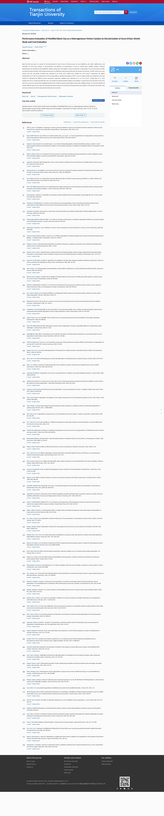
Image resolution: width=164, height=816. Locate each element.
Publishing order (67, 122)
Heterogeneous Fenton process (47, 96)
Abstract (114, 92)
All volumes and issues (71, 761)
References (115, 104)
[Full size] (161, 414)
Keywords (115, 96)
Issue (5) (53, 30)
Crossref (29, 131)
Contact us (29, 767)
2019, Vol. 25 (45, 30)
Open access (105, 1)
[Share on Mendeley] (140, 63)
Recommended (133, 88)
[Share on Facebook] (127, 63)
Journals (55, 1)
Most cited (67, 773)
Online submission (107, 761)
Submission (74, 1)
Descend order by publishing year (81, 122)
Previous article (48, 115)
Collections (67, 764)
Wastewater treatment (66, 96)
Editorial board (31, 764)
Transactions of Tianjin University (31, 30)
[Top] (161, 410)
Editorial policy (94, 1)
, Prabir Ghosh (38, 47)
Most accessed (68, 770)
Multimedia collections (71, 767)
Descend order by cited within (98, 122)
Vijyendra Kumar (27, 47)
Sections (117, 88)
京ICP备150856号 (52, 784)
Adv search (133, 12)
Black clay (25, 96)
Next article (80, 115)
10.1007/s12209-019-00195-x (74, 30)
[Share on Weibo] (133, 63)
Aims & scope (30, 761)
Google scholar (36, 131)
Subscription (64, 1)
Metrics (83, 1)
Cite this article (116, 100)
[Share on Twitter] (130, 63)
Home (48, 1)
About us (114, 1)
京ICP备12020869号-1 (39, 784)
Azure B (33, 96)
